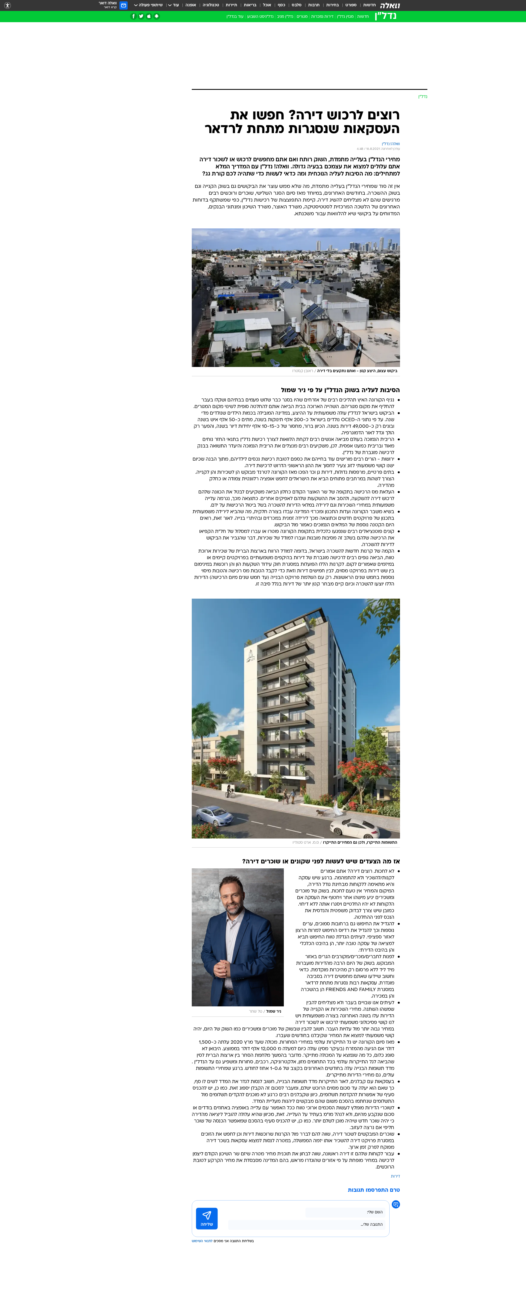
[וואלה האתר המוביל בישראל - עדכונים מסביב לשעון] (390, 5)
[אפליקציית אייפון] (148, 16)
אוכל (267, 5)
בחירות (332, 5)
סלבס (297, 5)
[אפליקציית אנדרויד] (156, 16)
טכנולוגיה (211, 5)
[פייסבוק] (133, 16)
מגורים (302, 17)
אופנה (190, 5)
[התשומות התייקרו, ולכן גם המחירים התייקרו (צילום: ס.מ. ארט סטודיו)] (296, 723)
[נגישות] (7, 5)
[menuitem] (366, 5)
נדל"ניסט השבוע (260, 17)
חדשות (369, 5)
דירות (395, 1176)
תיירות (231, 5)
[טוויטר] (141, 16)
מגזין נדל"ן (345, 17)
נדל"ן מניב (285, 17)
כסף (281, 5)
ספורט (351, 5)
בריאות (250, 5)
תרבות (314, 5)
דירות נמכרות (322, 17)
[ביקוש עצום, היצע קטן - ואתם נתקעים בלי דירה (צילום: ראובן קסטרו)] (296, 302)
